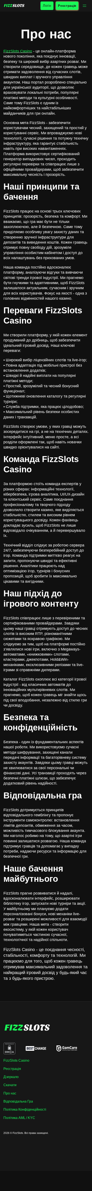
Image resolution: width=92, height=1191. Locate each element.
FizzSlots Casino (17, 51)
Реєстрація (67, 5)
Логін (47, 5)
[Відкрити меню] (84, 6)
